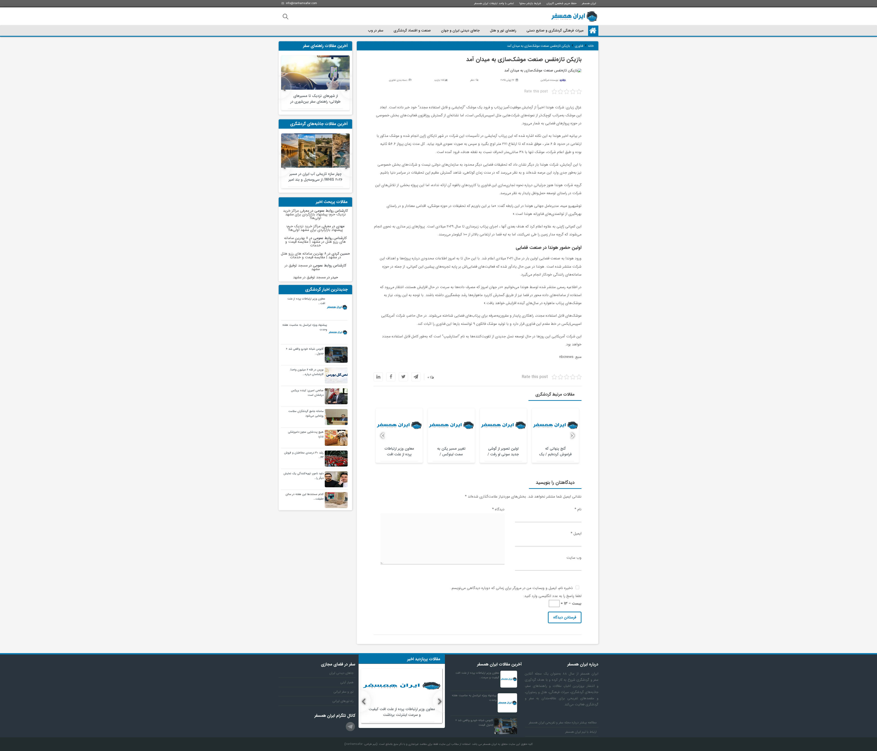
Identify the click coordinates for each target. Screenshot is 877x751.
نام (578, 509)
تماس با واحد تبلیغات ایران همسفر (494, 3)
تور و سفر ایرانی (343, 691)
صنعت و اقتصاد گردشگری (412, 30)
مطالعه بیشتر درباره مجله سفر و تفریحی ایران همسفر (563, 722)
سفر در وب (375, 30)
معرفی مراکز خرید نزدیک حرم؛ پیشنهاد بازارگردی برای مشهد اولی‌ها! (314, 214)
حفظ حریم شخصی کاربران (561, 3)
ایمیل (576, 533)
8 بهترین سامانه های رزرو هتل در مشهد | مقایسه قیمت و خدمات (315, 241)
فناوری (392, 80)
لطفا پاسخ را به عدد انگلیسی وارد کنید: (552, 596)
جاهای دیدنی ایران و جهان (460, 30)
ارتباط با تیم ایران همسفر (581, 731)
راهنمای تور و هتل (503, 30)
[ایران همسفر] (574, 16)
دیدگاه (498, 509)
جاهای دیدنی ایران (341, 672)
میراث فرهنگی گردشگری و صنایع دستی (555, 30)
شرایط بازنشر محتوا (530, 3)
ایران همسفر (589, 3)
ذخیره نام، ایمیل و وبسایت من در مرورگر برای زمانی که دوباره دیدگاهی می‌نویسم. (512, 588)
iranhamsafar (354, 744)
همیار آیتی (347, 682)
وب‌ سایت (573, 558)
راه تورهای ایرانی (343, 701)
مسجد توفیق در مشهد (302, 267)
